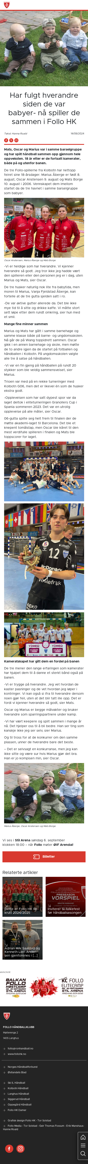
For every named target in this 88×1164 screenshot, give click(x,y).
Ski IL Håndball (16, 1083)
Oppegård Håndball (19, 1104)
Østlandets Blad (16, 1072)
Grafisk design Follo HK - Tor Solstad (29, 1120)
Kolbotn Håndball (17, 1088)
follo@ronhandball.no (20, 1048)
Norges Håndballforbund (22, 1067)
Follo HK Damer (16, 1110)
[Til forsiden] (6, 5)
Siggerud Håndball (18, 1099)
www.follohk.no (16, 1054)
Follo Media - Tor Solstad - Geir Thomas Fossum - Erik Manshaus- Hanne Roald (43, 1128)
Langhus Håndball (18, 1094)
